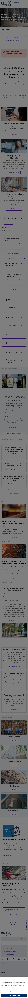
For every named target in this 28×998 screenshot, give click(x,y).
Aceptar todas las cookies (14, 995)
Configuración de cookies (14, 991)
